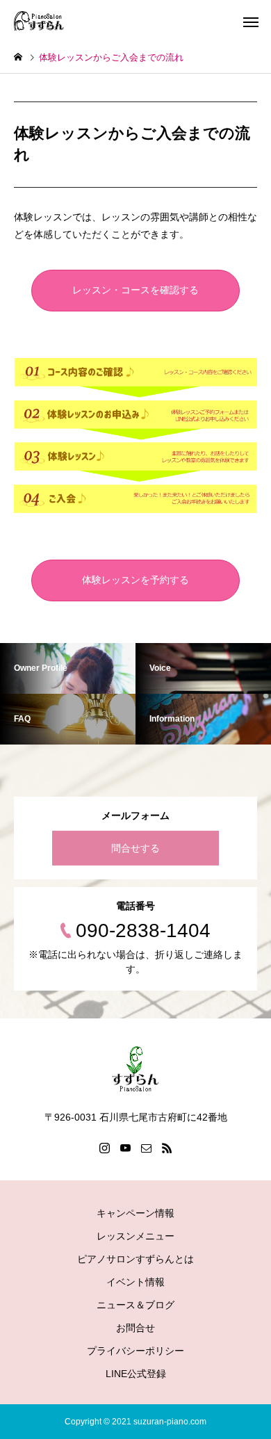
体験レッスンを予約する (135, 579)
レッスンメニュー (135, 1236)
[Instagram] (104, 1148)
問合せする (135, 848)
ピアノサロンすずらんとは (135, 1259)
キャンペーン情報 (135, 1213)
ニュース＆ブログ (135, 1304)
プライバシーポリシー (135, 1350)
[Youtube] (125, 1148)
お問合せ (135, 1327)
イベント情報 (135, 1281)
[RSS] (167, 1148)
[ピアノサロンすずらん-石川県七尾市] (39, 21)
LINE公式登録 (136, 1373)
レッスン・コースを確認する (135, 289)
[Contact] (146, 1148)
